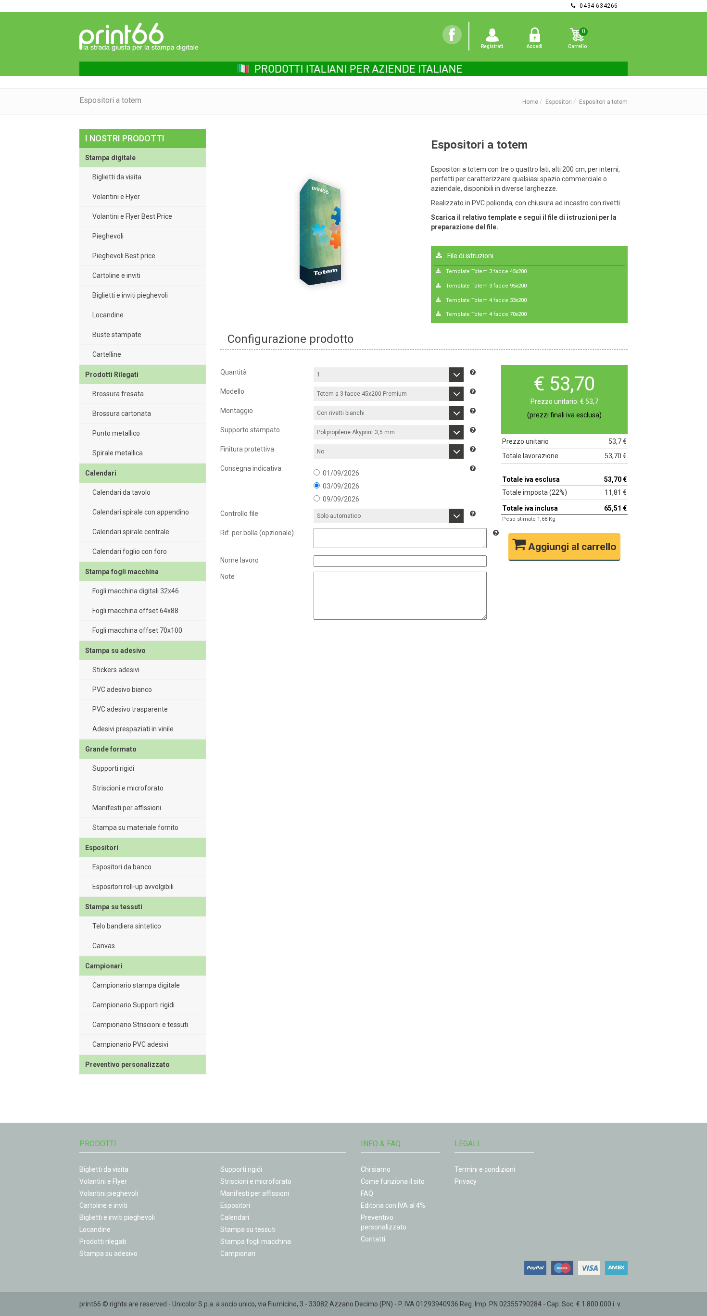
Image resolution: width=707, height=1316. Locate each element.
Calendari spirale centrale (130, 532)
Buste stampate (116, 334)
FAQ (367, 1193)
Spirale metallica (117, 453)
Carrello (577, 46)
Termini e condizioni (484, 1169)
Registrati (492, 46)
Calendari (234, 1217)
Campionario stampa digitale (136, 985)
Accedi (535, 46)
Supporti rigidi (113, 768)
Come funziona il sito (393, 1181)
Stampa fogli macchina (255, 1241)
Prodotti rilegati (102, 1241)
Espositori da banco (122, 867)
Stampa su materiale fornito (135, 827)
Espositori (558, 102)
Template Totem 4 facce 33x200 (485, 300)
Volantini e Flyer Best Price (132, 216)
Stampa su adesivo (108, 1253)
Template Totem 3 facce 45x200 (485, 271)
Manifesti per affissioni (126, 808)
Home (530, 102)
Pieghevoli (108, 236)
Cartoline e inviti (116, 275)
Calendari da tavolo (121, 492)
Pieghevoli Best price (123, 256)
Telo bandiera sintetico (126, 926)
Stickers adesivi (115, 670)
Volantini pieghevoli (108, 1193)
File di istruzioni (469, 256)
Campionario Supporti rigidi (133, 1005)
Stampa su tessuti (248, 1229)
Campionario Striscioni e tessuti (140, 1024)
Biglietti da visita (116, 177)
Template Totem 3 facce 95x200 (485, 286)
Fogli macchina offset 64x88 (135, 610)
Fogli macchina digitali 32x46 (135, 591)
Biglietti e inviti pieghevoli (130, 295)
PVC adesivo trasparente (130, 709)
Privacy (465, 1181)
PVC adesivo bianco (122, 689)
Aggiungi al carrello (571, 546)
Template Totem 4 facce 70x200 (485, 314)
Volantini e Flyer (116, 197)
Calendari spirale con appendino (140, 512)
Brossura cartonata (121, 413)
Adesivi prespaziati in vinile (133, 729)
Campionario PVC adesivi (130, 1044)
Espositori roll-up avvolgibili (133, 886)
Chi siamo (376, 1169)
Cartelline (106, 354)
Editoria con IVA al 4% (393, 1205)
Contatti (373, 1239)
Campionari (237, 1253)
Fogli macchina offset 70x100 (137, 630)
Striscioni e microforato (128, 788)
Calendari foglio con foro (129, 551)
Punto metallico (116, 433)
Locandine (108, 315)
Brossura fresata (118, 394)
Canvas (103, 946)
